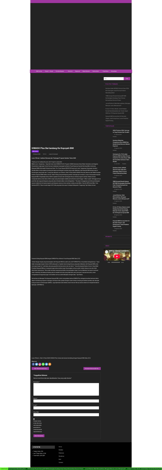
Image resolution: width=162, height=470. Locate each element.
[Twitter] (36, 364)
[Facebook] (33, 364)
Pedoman (61, 453)
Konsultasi (114, 71)
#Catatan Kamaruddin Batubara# (93, 368)
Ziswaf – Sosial (49, 71)
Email (35, 405)
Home (60, 446)
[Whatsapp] (43, 364)
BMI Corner (39, 71)
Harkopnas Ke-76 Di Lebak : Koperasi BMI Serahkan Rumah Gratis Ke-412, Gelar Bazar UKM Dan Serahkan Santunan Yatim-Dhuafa (121, 157)
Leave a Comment (53, 154)
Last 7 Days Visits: (38, 453)
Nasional (77, 71)
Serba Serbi (95, 71)
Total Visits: (36, 455)
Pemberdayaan (60, 71)
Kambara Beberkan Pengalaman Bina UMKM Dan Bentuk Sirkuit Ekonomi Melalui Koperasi (121, 143)
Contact (61, 462)
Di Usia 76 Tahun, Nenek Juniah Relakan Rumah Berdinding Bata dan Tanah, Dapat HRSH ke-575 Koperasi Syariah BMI (117, 111)
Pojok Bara (105, 71)
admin (44, 154)
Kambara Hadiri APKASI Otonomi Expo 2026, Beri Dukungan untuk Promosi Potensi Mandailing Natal (117, 90)
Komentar (36, 382)
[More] (49, 364)
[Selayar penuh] (128, 262)
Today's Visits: (37, 451)
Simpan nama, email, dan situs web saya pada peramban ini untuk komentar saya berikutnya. (37, 426)
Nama (35, 398)
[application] (117, 256)
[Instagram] (39, 364)
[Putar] (106, 262)
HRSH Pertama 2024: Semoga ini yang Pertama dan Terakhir (121, 131)
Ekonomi (70, 71)
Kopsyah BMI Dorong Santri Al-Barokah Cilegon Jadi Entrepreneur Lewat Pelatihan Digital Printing (117, 118)
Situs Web (36, 412)
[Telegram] (46, 364)
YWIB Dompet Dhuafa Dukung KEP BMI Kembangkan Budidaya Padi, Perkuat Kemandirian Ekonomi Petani (116, 98)
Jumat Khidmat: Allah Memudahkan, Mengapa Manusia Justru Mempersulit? (118, 104)
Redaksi (115, 136)
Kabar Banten (86, 71)
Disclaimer (61, 456)
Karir (60, 459)
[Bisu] (125, 262)
